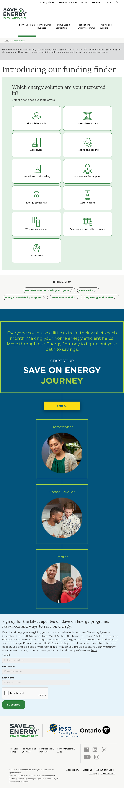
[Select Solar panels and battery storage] (87, 224)
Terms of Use (108, 773)
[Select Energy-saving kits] (36, 198)
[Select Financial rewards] (36, 118)
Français (96, 2)
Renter (62, 557)
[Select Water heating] (87, 198)
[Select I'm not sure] (36, 251)
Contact (109, 2)
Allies (66, 750)
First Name (8, 666)
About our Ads (104, 770)
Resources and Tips (64, 297)
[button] (117, 2)
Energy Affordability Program (23, 297)
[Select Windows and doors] (36, 224)
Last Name (8, 677)
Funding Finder (47, 2)
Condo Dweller (62, 492)
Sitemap (87, 770)
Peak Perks (86, 290)
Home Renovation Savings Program (47, 290)
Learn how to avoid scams (94, 52)
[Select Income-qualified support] (87, 171)
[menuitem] (27, 24)
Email (7, 655)
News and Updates (68, 2)
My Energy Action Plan (99, 297)
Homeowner (62, 427)
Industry (46, 750)
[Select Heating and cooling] (87, 145)
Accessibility (72, 770)
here (94, 650)
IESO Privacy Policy (56, 643)
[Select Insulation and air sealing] (36, 171)
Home (7, 41)
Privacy (93, 773)
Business (29, 750)
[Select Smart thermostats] (87, 118)
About (84, 2)
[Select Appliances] (36, 145)
